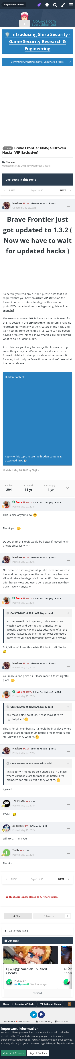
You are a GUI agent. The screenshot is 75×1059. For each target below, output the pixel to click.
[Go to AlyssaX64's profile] (9, 982)
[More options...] (68, 206)
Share (18, 916)
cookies (29, 1032)
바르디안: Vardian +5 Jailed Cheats (26, 971)
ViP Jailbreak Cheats (39, 165)
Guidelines (68, 1043)
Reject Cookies (38, 1053)
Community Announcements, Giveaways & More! (37, 61)
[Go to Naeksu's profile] (6, 205)
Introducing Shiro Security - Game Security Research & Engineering (37, 41)
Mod (8, 148)
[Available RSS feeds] (69, 1004)
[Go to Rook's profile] (6, 504)
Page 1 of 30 (37, 190)
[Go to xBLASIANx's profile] (6, 803)
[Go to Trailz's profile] (6, 852)
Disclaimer (62, 1021)
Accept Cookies (14, 1053)
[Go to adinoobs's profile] (6, 828)
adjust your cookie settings (30, 1043)
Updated (24, 207)
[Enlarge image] (35, 515)
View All (37, 993)
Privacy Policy (45, 1021)
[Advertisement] (37, 106)
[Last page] (70, 190)
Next (63, 190)
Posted (23, 506)
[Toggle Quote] (8, 613)
